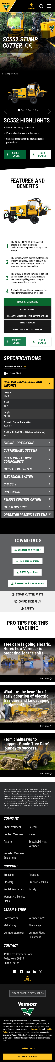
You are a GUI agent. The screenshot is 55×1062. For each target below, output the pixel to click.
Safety (32, 889)
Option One (12, 492)
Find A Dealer (31, 8)
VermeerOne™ (37, 918)
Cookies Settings (28, 1048)
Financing (34, 874)
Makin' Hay (10, 925)
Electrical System (18, 477)
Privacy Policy (35, 1029)
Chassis (10, 484)
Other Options (15, 507)
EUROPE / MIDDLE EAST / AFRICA (27, 993)
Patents (8, 841)
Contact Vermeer (13, 834)
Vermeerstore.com (14, 932)
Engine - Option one (19, 443)
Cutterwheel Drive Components (18, 460)
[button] (19, 110)
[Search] (41, 6)
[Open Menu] (49, 6)
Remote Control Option (22, 499)
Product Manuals (38, 882)
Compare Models (13, 366)
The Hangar (35, 925)
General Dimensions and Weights (23, 384)
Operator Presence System (25, 515)
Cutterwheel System (20, 450)
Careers (33, 827)
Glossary (8, 882)
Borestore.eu (11, 918)
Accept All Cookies (27, 1056)
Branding (9, 874)
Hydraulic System (18, 469)
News (32, 834)
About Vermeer (12, 827)
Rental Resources (14, 889)
